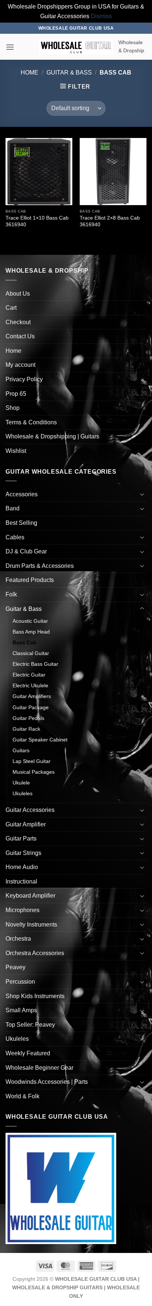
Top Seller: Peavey (30, 1025)
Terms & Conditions (31, 422)
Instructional (21, 881)
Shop (13, 408)
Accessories (22, 494)
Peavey (15, 967)
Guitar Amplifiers (32, 696)
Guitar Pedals (28, 718)
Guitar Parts (21, 838)
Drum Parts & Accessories (40, 566)
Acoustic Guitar (30, 621)
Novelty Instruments (31, 924)
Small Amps (21, 1010)
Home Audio (22, 867)
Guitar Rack (26, 729)
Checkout (18, 322)
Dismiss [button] (101, 16)
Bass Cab (25, 642)
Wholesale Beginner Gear (39, 1068)
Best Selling (21, 523)
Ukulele (21, 783)
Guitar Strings (23, 853)
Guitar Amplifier (26, 824)
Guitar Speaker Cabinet (40, 740)
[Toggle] (142, 494)
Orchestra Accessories (35, 953)
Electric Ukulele (30, 685)
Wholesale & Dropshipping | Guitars (52, 436)
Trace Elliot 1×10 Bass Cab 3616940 (37, 221)
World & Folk (22, 1096)
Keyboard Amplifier (30, 895)
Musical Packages (34, 772)
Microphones (22, 910)
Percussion (20, 981)
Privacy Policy (24, 379)
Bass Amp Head (31, 632)
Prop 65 (16, 394)
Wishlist (16, 451)
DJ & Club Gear (26, 551)
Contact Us (20, 336)
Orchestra (18, 938)
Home (29, 72)
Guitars (21, 750)
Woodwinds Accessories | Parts (47, 1082)
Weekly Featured (28, 1053)
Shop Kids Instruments (35, 996)
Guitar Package (31, 707)
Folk (11, 594)
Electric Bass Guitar (35, 664)
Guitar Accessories (30, 810)
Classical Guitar (31, 653)
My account (20, 365)
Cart (11, 308)
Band (13, 508)
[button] (10, 47)
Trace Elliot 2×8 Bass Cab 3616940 (110, 221)
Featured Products (30, 580)
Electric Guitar (29, 675)
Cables (15, 537)
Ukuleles (22, 793)
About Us (18, 293)
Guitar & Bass (69, 72)
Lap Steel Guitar (32, 761)
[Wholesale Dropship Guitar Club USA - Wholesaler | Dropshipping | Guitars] (76, 47)
